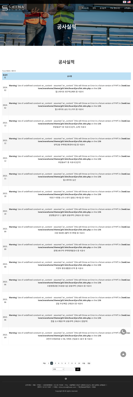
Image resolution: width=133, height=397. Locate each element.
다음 (83, 363)
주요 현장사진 (115, 8)
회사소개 (85, 8)
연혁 (94, 8)
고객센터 (127, 8)
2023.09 (5, 230)
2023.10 (5, 194)
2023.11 (5, 177)
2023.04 (5, 336)
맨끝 (89, 363)
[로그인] (66, 379)
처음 (44, 363)
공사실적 (103, 8)
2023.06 (5, 283)
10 (79, 363)
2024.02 (5, 88)
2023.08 (5, 265)
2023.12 (5, 124)
